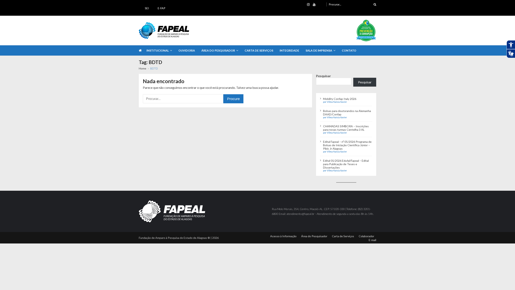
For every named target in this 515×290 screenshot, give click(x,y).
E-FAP (161, 8)
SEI (147, 8)
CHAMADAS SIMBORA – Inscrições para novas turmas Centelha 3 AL (346, 127)
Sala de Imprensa (319, 50)
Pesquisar (323, 76)
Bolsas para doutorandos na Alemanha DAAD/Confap (347, 112)
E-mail (372, 240)
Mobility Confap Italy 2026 (339, 98)
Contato (349, 50)
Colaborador (366, 236)
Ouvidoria (186, 50)
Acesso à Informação (283, 236)
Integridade (289, 50)
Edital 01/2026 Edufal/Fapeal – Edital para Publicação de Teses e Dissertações (346, 164)
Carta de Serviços (259, 50)
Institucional (157, 50)
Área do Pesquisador (218, 50)
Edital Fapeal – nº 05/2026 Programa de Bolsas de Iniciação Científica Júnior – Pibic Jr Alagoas (347, 145)
